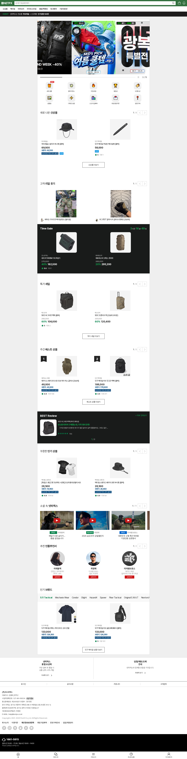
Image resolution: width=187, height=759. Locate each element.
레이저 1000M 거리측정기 (50, 258)
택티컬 (12, 9)
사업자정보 (29, 698)
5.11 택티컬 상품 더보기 (93, 650)
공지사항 (70, 684)
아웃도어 (21, 9)
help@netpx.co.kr (15, 714)
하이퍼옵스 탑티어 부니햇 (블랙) (52, 144)
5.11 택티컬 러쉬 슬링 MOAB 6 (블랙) (108, 628)
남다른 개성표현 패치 (22, 3)
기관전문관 (63, 9)
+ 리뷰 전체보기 (141, 415)
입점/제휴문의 (68, 723)
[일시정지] (138, 77)
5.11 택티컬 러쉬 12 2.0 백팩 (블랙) (107, 381)
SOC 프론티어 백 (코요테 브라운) (106, 315)
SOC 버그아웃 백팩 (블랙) (50, 315)
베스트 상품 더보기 (93, 402)
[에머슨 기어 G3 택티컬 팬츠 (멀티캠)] (66, 204)
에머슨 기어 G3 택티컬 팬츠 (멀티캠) (58, 219)
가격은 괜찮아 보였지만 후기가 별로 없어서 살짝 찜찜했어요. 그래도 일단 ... (83, 428)
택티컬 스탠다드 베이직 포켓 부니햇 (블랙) (109, 482)
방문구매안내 (55, 723)
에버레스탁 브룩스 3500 (104, 258)
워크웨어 (53, 9)
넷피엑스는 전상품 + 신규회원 (26, 14)
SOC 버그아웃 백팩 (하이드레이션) (68, 422)
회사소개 (5, 723)
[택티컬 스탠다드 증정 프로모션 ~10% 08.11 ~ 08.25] (137, 47)
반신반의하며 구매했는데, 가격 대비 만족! (74, 424)
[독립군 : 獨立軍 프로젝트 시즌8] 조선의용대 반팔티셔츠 (61, 482)
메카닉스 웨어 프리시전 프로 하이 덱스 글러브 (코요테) (60, 381)
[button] (140, 112)
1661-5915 (12, 739)
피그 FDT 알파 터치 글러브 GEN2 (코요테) (114, 219)
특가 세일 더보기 (93, 336)
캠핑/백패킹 (43, 9)
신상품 (5, 9)
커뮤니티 (117, 684)
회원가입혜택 (42, 723)
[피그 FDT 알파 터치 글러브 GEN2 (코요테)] (121, 204)
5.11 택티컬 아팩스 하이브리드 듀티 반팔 (55, 628)
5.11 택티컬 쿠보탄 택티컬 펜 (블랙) (107, 144)
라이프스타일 (31, 9)
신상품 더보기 (93, 165)
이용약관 (15, 723)
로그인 (23, 684)
